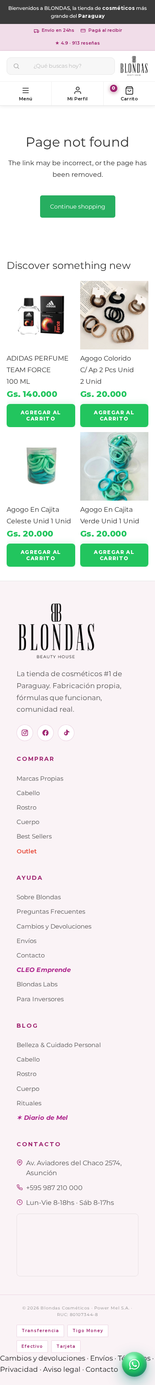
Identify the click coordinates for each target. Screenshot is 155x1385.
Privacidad (19, 1369)
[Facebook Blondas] (45, 733)
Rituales (29, 1103)
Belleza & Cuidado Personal (59, 1045)
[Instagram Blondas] (25, 733)
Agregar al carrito (41, 415)
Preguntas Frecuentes (51, 911)
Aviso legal (62, 1369)
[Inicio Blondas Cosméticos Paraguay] (134, 66)
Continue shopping (77, 206)
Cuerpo (28, 822)
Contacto (31, 955)
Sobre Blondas (39, 897)
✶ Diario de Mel (42, 1117)
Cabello (28, 793)
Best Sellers (34, 836)
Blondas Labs (37, 984)
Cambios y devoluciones (42, 1358)
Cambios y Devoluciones (54, 926)
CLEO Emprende (44, 970)
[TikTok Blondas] (66, 733)
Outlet (27, 851)
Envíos (26, 941)
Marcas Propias (40, 778)
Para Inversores (40, 999)
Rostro (26, 807)
